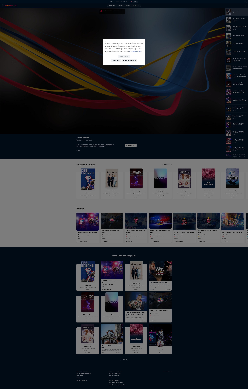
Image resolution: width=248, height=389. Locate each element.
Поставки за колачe (124, 56)
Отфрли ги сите (115, 60)
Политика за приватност (135, 51)
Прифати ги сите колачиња (129, 60)
